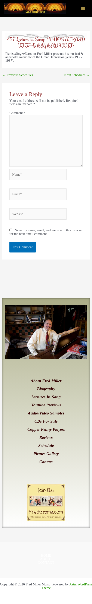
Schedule (46, 445)
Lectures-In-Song (46, 397)
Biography (46, 389)
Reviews (46, 437)
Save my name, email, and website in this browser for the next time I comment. (46, 232)
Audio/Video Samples (46, 413)
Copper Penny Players (46, 429)
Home (46, 555)
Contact (46, 462)
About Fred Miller (46, 381)
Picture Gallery (46, 453)
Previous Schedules (17, 75)
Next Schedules (77, 75)
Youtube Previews (46, 405)
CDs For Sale (46, 421)
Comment (17, 113)
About (46, 559)
